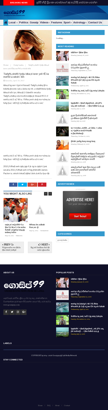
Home (6, 65)
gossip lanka (62, 240)
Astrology (79, 22)
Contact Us (95, 22)
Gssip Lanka (19, 65)
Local (12, 22)
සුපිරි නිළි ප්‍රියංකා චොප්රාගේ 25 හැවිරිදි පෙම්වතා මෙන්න (66, 2)
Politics (23, 22)
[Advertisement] (72, 12)
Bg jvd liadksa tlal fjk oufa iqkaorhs (40, 248)
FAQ (48, 406)
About (57, 406)
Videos (44, 22)
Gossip (34, 22)
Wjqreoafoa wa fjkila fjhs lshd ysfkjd (11, 248)
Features (56, 22)
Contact (67, 406)
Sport (67, 22)
